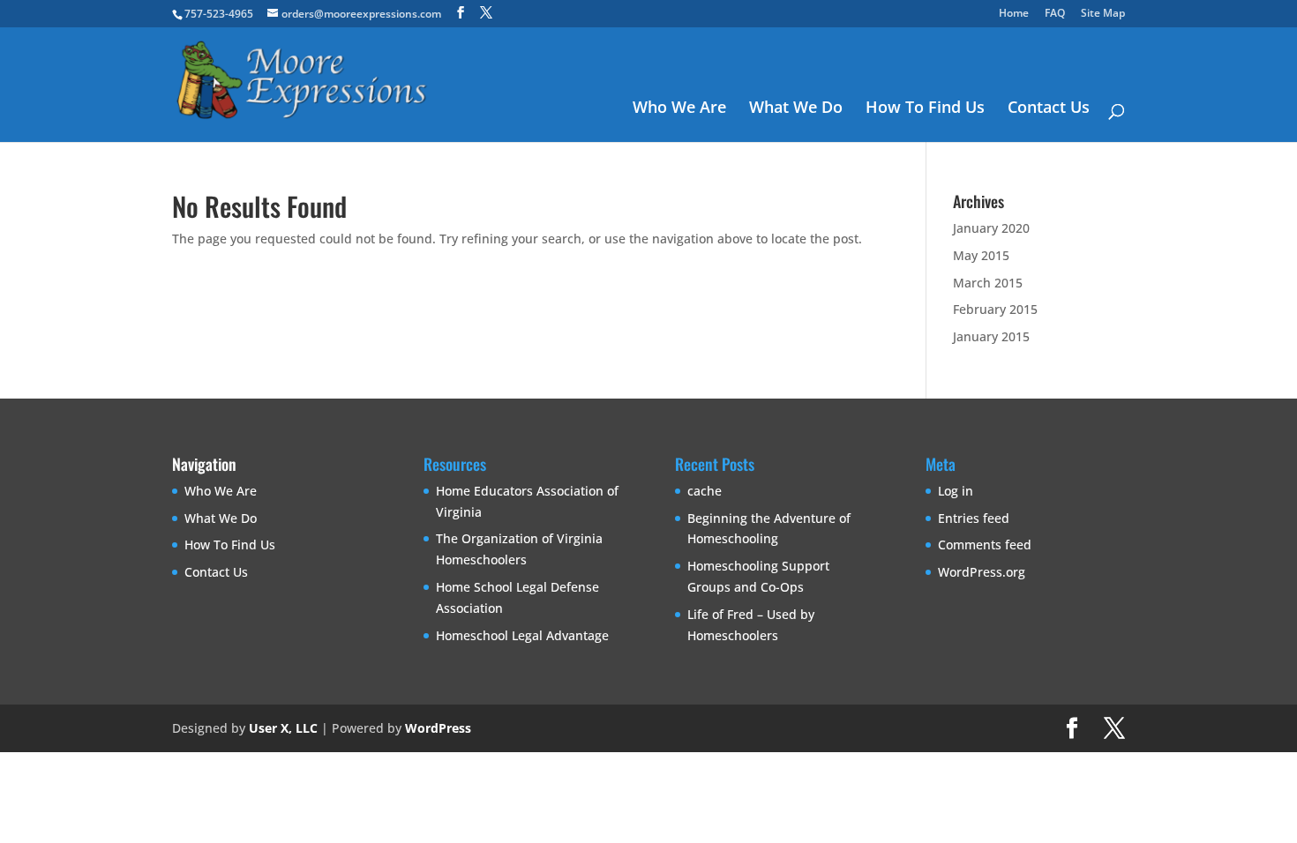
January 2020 (991, 228)
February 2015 (995, 309)
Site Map (1103, 14)
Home (1014, 14)
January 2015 (991, 336)
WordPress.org (981, 571)
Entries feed (973, 518)
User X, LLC (283, 728)
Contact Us (1049, 109)
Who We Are (679, 109)
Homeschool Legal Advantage (522, 635)
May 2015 (981, 255)
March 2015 (988, 282)
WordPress (438, 728)
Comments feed (984, 544)
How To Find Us (925, 109)
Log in (955, 490)
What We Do (796, 109)
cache (704, 490)
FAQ (1055, 14)
